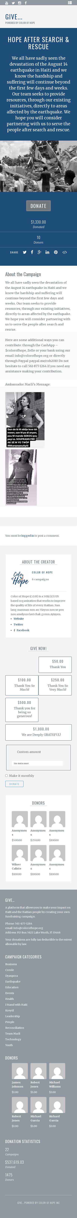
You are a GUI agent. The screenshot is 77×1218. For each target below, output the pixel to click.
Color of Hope (42, 572)
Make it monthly (21, 776)
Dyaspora (11, 975)
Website (19, 618)
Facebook (23, 630)
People (9, 1022)
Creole (9, 970)
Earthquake (12, 981)
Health (9, 999)
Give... (14, 16)
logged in (27, 535)
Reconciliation (14, 1027)
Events (9, 993)
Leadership (12, 1016)
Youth (9, 1045)
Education (12, 987)
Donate (38, 205)
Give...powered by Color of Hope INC (38, 1203)
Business (11, 964)
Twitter (18, 624)
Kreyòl (9, 1010)
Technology (13, 1039)
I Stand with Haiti (16, 1004)
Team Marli (12, 1033)
